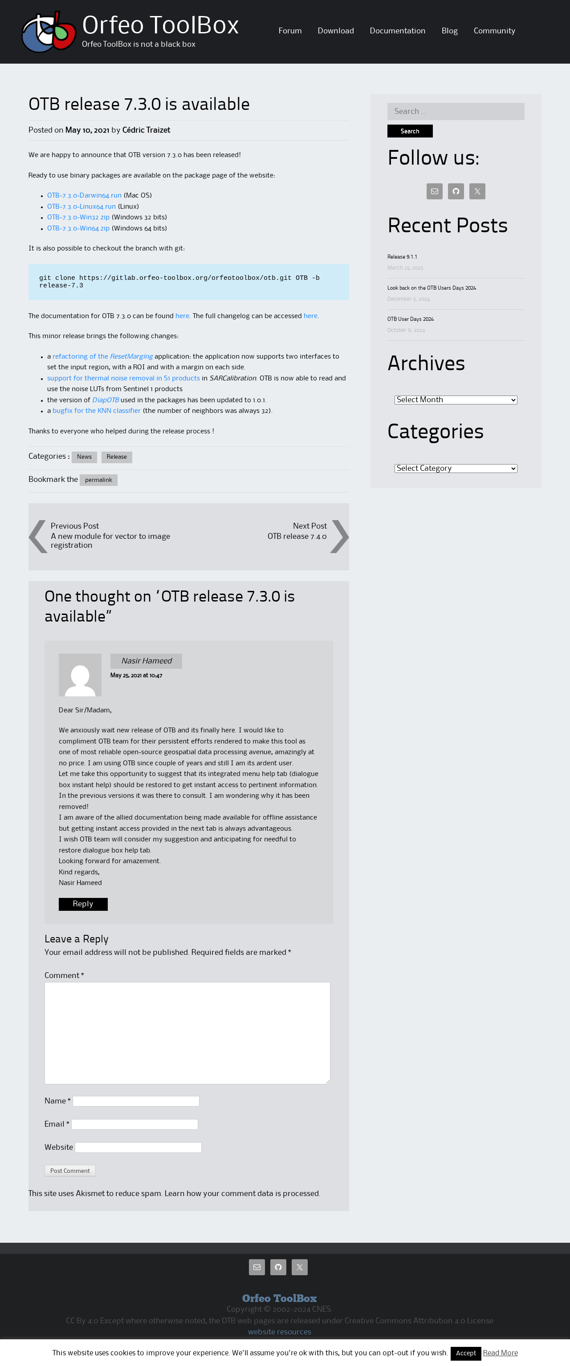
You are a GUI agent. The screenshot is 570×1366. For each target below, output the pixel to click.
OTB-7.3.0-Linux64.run (81, 207)
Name (58, 1101)
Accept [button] (466, 1354)
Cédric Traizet (146, 130)
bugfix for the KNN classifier (97, 411)
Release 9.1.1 (402, 257)
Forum (290, 31)
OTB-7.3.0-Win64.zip (78, 229)
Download (336, 31)
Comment (64, 975)
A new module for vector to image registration (110, 541)
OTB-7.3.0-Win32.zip (78, 217)
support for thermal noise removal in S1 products (123, 379)
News (84, 457)
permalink (98, 480)
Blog (450, 31)
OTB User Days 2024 (410, 319)
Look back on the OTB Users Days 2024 (431, 288)
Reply (83, 904)
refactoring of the (103, 357)
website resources (279, 1332)
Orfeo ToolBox (161, 27)
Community (495, 31)
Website (59, 1147)
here (182, 316)
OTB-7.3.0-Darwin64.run (84, 196)
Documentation (398, 31)
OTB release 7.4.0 (297, 536)
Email (57, 1124)
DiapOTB (105, 400)
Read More (500, 1353)
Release (117, 457)
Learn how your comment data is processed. (243, 1193)
